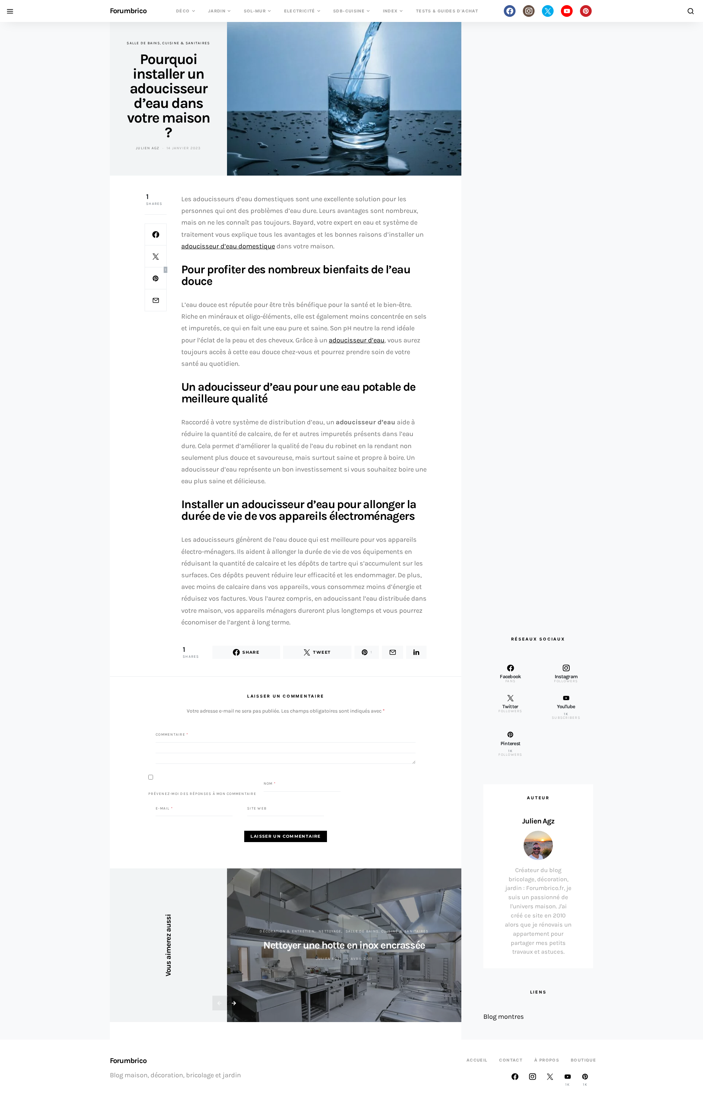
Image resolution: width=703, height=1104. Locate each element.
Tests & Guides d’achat (447, 11)
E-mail (164, 808)
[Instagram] (529, 11)
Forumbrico (128, 11)
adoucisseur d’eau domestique (228, 246)
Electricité (299, 11)
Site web (257, 808)
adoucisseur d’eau (356, 340)
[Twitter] (548, 11)
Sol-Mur (255, 11)
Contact (510, 1060)
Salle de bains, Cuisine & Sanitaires (168, 43)
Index (390, 11)
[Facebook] (510, 11)
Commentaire (172, 734)
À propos (546, 1060)
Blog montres (503, 1017)
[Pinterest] (586, 11)
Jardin (217, 11)
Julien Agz (148, 148)
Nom (270, 783)
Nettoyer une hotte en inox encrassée (344, 945)
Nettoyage (330, 931)
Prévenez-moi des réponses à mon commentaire (202, 793)
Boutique (583, 1060)
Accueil (477, 1060)
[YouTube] (567, 11)
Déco (183, 11)
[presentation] (219, 1003)
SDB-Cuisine (349, 11)
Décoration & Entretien (287, 931)
